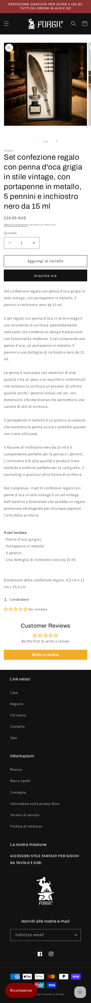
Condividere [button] (19, 599)
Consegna (18, 792)
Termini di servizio (24, 815)
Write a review (45, 654)
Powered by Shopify (53, 994)
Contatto (17, 726)
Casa (14, 692)
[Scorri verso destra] (56, 141)
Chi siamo (18, 715)
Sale (13, 737)
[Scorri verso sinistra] (34, 141)
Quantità (10, 233)
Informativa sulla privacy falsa (34, 803)
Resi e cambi (20, 780)
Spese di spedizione (16, 224)
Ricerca (16, 769)
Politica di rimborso (26, 826)
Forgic (38, 994)
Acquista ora (45, 275)
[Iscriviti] (75, 935)
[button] (6, 23)
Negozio (16, 704)
